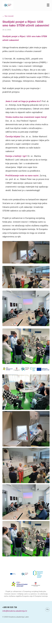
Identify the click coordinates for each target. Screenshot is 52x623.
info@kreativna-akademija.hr (14, 611)
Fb (47, 609)
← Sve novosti (7, 16)
